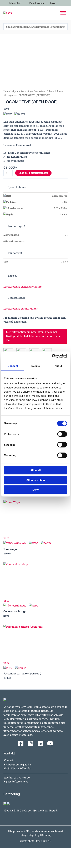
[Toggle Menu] (63, 12)
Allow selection (35, 479)
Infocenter (14, 3)
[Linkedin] (40, 743)
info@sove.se (20, 781)
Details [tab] (35, 365)
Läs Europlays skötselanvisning (22, 286)
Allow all (35, 470)
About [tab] (58, 365)
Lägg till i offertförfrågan (33, 172)
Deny (35, 489)
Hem (6, 91)
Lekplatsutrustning (21, 91)
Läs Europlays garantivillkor (20, 308)
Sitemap (46, 835)
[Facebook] (21, 743)
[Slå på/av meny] (20, 2)
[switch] (62, 434)
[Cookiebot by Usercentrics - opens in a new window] (52, 356)
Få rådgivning (36, 3)
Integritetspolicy (29, 835)
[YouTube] (50, 743)
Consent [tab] (13, 365)
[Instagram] (31, 743)
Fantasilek (39, 91)
